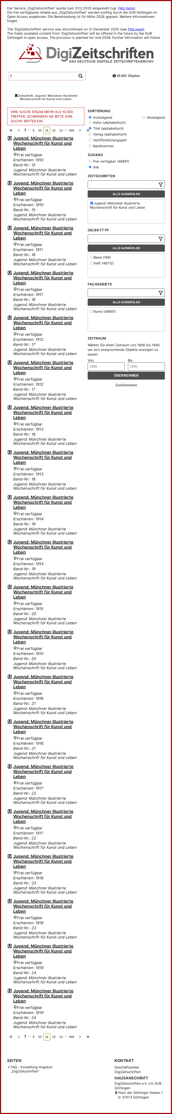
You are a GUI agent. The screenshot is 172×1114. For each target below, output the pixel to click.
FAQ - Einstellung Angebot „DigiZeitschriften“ (31, 1069)
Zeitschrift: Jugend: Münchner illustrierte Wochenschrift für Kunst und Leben (47, 97)
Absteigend (155, 117)
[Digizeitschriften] (86, 54)
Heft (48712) (104, 263)
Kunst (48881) (105, 311)
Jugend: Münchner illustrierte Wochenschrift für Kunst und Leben (43, 143)
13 (61, 130)
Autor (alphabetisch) (109, 122)
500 (71, 130)
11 (46, 130)
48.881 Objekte (128, 76)
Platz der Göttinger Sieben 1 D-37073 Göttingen (140, 1095)
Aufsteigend (102, 117)
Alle (95, 167)
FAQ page (135, 29)
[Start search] (80, 76)
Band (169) (102, 257)
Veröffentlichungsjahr (109, 140)
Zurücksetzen (126, 385)
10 (40, 130)
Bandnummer (103, 146)
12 (54, 130)
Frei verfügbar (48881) (110, 161)
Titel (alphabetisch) (108, 128)
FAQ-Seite (126, 8)
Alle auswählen (126, 194)
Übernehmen (126, 375)
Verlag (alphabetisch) (109, 134)
